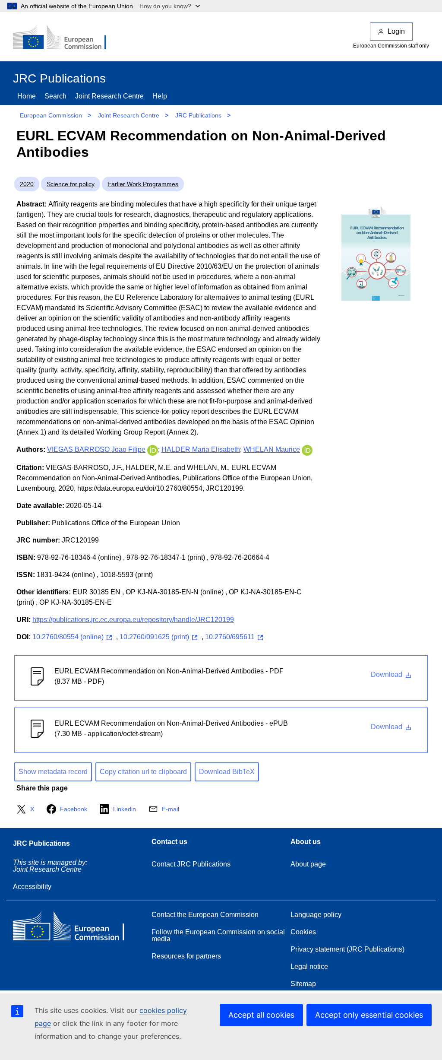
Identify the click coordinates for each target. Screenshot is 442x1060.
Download (387, 674)
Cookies (303, 932)
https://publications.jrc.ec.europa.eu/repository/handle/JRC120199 (133, 619)
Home (26, 96)
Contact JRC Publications (191, 864)
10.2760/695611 (230, 637)
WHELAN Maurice (271, 449)
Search (55, 96)
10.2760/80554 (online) (68, 637)
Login (396, 31)
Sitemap (303, 983)
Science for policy (71, 184)
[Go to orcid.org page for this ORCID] (152, 449)
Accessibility (32, 886)
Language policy (315, 914)
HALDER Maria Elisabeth (200, 449)
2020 (27, 184)
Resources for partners (186, 956)
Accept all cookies (261, 1014)
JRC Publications (198, 115)
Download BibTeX (227, 771)
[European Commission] (65, 38)
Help (159, 96)
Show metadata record (53, 771)
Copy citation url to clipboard (143, 771)
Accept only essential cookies (369, 1014)
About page (308, 864)
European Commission (51, 115)
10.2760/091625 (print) (154, 637)
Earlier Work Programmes (142, 184)
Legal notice (309, 966)
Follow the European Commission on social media (218, 935)
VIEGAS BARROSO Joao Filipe (96, 449)
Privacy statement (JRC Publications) (347, 949)
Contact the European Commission (205, 914)
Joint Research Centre (109, 96)
